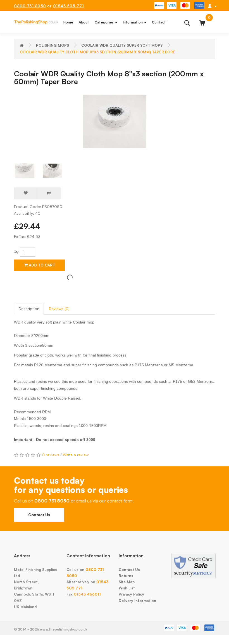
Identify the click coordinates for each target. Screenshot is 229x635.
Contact (159, 22)
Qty (16, 252)
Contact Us (39, 514)
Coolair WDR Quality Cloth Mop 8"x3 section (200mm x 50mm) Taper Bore (97, 52)
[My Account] (212, 6)
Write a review (76, 454)
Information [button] (133, 22)
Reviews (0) (59, 308)
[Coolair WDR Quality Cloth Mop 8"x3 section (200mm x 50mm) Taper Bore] (114, 121)
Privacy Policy (131, 594)
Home (68, 22)
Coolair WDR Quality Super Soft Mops (122, 45)
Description (28, 308)
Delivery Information (137, 600)
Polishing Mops (52, 45)
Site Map (127, 582)
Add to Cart (41, 265)
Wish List (127, 588)
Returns (126, 575)
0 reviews (50, 454)
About (84, 22)
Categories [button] (105, 22)
